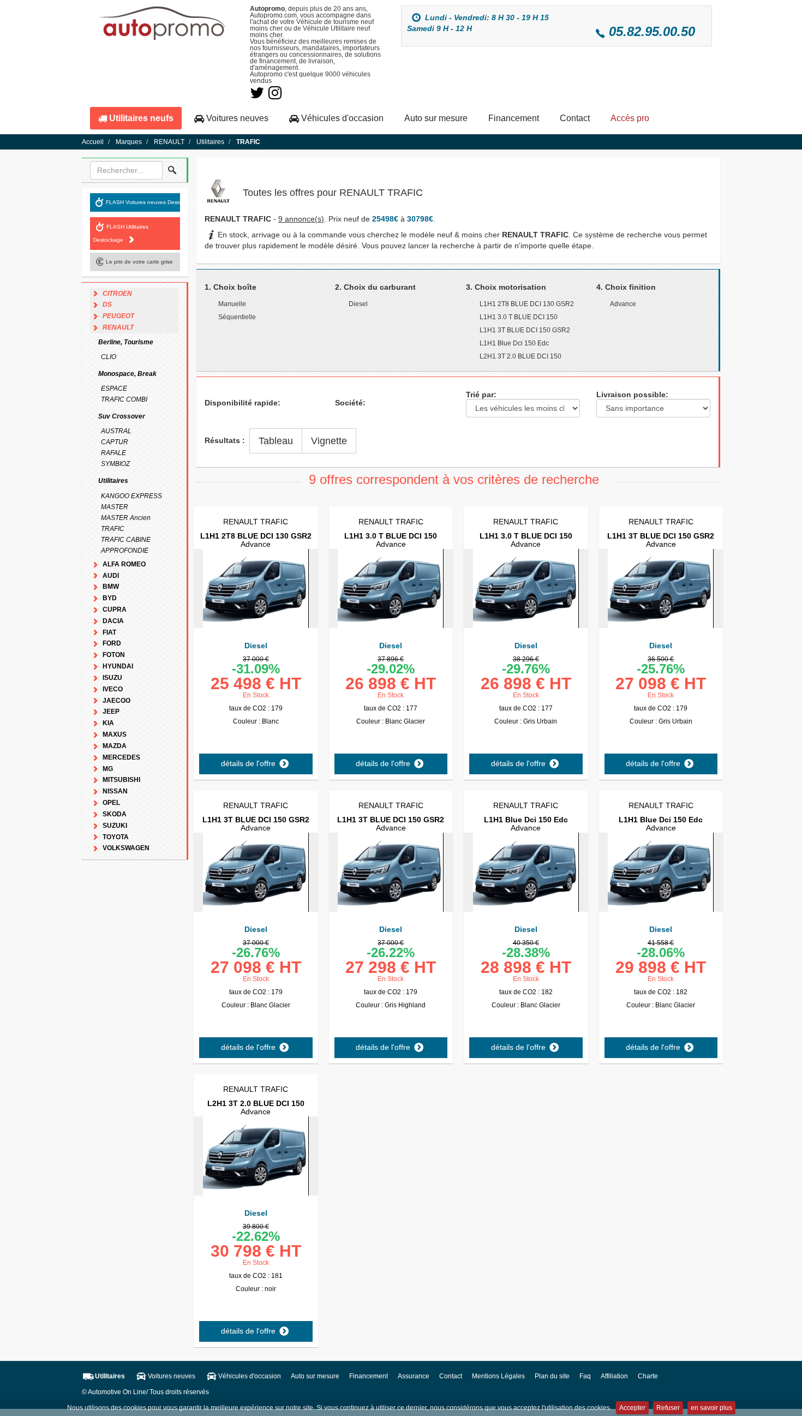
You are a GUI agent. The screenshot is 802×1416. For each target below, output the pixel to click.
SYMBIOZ (115, 464)
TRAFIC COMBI (124, 399)
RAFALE (113, 453)
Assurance (413, 1376)
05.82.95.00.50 (652, 31)
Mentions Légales (498, 1376)
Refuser (668, 1408)
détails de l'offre (249, 763)
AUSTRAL (116, 431)
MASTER (114, 507)
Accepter (632, 1408)
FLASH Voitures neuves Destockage (143, 202)
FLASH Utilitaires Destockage (120, 232)
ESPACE (114, 388)
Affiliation (614, 1376)
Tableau (276, 440)
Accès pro (630, 118)
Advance (256, 539)
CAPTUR (114, 442)
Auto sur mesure (436, 118)
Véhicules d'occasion (341, 118)
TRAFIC (112, 529)
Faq (585, 1376)
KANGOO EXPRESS (131, 496)
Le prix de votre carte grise (139, 261)
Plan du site (552, 1376)
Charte (648, 1376)
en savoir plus (711, 1408)
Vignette (329, 440)
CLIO (108, 357)
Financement (513, 118)
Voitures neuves (236, 118)
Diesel (255, 645)
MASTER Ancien (126, 518)
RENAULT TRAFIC (255, 521)
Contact (575, 118)
